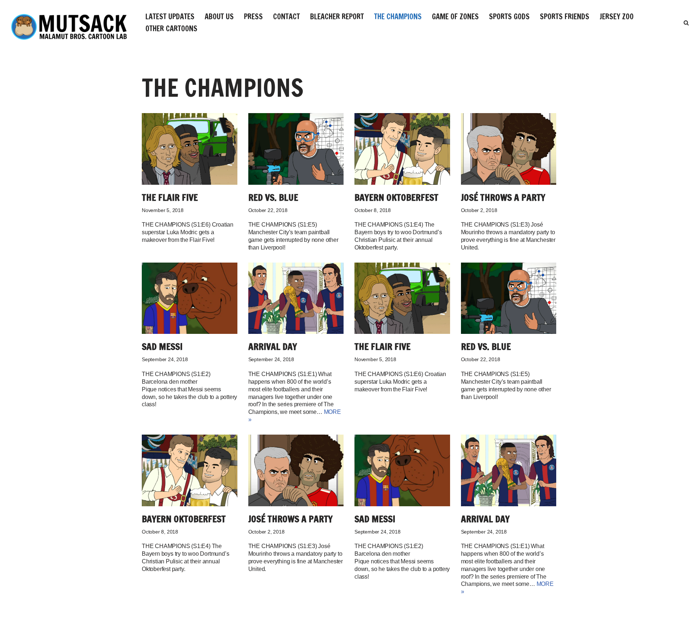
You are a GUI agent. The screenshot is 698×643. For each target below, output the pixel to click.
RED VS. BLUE (273, 197)
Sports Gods (509, 16)
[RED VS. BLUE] (296, 149)
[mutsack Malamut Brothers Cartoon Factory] (69, 27)
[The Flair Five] (189, 149)
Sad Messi (162, 346)
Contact (286, 16)
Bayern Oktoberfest (396, 197)
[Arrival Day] (296, 298)
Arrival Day (272, 346)
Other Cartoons (171, 28)
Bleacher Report (337, 16)
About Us (219, 16)
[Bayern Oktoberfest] (402, 149)
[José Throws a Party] (509, 149)
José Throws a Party (503, 197)
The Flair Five (170, 197)
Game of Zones (455, 16)
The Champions (398, 16)
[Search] (686, 22)
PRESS (253, 16)
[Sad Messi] (189, 298)
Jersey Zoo (616, 16)
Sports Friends (564, 16)
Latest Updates (169, 16)
